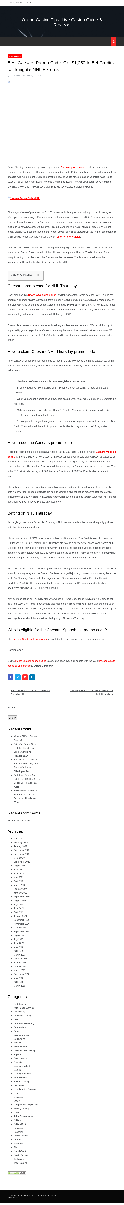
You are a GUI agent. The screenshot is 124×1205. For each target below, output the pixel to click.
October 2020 (20, 927)
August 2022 (20, 865)
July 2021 (18, 904)
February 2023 (21, 842)
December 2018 (21, 974)
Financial (18, 1062)
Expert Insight (20, 1058)
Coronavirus (20, 1027)
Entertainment (20, 1046)
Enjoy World (15, 76)
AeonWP (14, 1197)
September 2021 (22, 896)
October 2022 (20, 858)
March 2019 (19, 970)
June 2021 (19, 908)
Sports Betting (21, 1155)
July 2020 (18, 939)
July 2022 (18, 869)
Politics (17, 1120)
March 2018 (19, 986)
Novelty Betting (21, 1108)
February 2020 (21, 958)
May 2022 (18, 877)
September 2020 (22, 931)
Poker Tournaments (23, 1116)
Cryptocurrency (21, 1035)
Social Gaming (21, 1151)
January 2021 (20, 916)
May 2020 (18, 947)
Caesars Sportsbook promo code (30, 639)
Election (17, 1042)
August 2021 (20, 900)
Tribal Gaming (20, 1163)
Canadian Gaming (22, 1015)
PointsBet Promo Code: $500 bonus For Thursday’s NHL (30, 692)
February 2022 (21, 889)
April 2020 (18, 951)
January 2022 (20, 893)
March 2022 (19, 885)
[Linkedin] (32, 677)
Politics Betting (21, 1124)
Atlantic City (19, 1011)
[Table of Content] (38, 275)
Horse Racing (20, 1077)
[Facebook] (10, 677)
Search (11, 707)
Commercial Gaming (24, 1023)
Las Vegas (19, 1085)
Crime (17, 1031)
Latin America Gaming (25, 1089)
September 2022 (22, 862)
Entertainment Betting (24, 1050)
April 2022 (18, 881)
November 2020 (21, 924)
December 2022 (21, 850)
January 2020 (20, 962)
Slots (16, 1147)
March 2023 (19, 838)
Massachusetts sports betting (30, 661)
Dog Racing (19, 1039)
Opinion (17, 1112)
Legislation (19, 1097)
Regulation (19, 1128)
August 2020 (20, 935)
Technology (19, 1159)
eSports (17, 1054)
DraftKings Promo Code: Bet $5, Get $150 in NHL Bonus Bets (91, 692)
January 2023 (20, 846)
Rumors (18, 1139)
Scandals (18, 1143)
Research (18, 1132)
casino (17, 1019)
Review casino (15, 56)
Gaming (17, 1070)
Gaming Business (22, 1073)
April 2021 (18, 912)
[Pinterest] (25, 677)
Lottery (17, 1101)
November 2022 (21, 854)
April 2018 (18, 982)
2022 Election (20, 1004)
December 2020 (21, 920)
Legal (16, 1093)
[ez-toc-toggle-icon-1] (37, 275)
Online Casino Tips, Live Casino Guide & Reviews (62, 22)
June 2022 (19, 873)
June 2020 (19, 943)
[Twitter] (18, 677)
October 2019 (20, 966)
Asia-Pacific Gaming (24, 1008)
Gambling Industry (23, 1066)
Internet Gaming (21, 1081)
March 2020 (19, 955)
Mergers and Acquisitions (26, 1104)
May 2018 (18, 978)
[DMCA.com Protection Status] (17, 1172)
